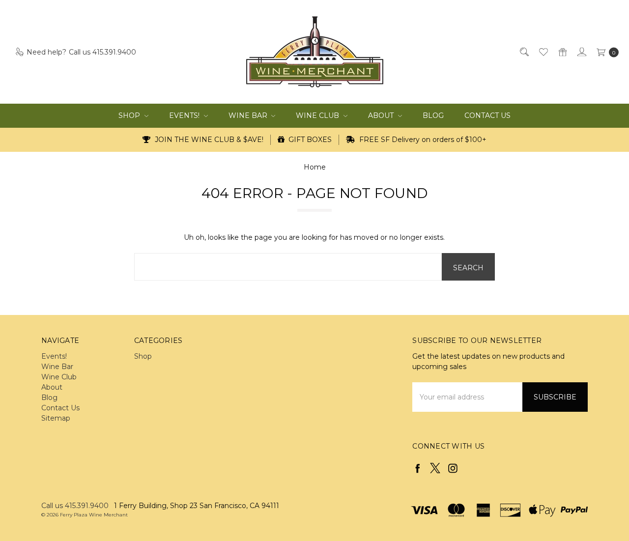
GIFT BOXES (309, 139)
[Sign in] (581, 52)
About (382, 115)
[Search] (523, 52)
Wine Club (318, 115)
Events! (185, 115)
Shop (130, 115)
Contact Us (487, 115)
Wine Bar (249, 115)
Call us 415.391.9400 (75, 505)
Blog (433, 115)
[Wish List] (542, 52)
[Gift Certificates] (562, 52)
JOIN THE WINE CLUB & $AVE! (208, 139)
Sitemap (55, 418)
